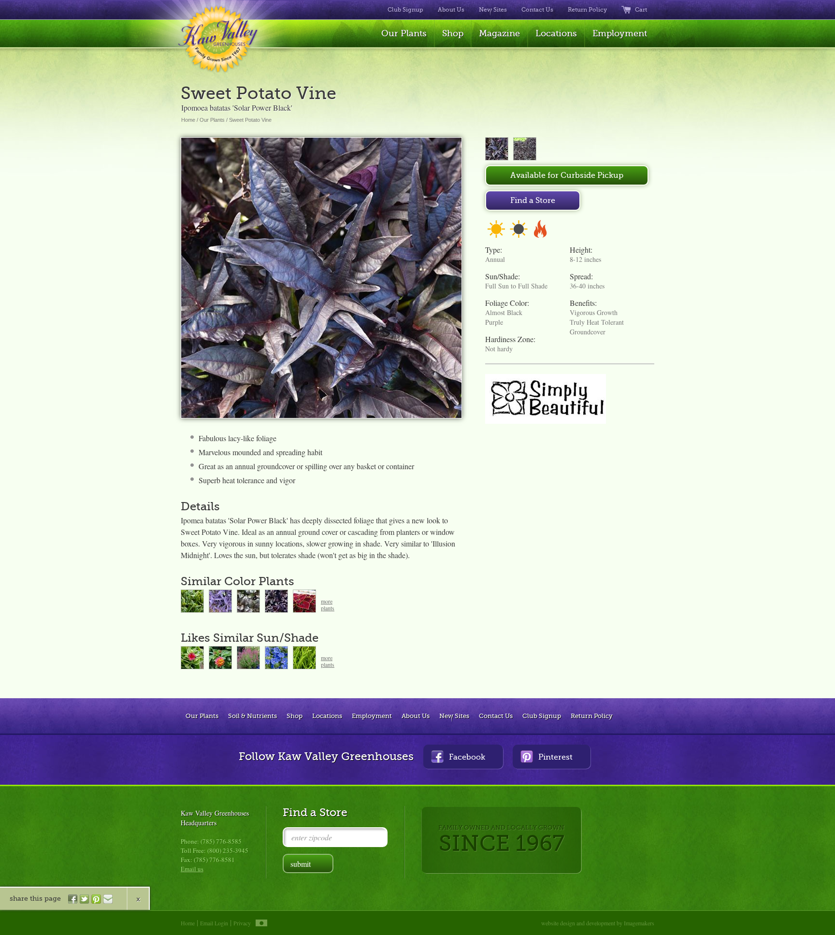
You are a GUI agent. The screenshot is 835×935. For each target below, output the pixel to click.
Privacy (242, 923)
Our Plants (404, 33)
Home (188, 120)
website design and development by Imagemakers (597, 923)
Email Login (214, 923)
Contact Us (537, 9)
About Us (451, 9)
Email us (192, 868)
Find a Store (532, 200)
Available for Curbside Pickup (566, 175)
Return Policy (587, 9)
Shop (452, 33)
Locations (556, 33)
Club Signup (405, 9)
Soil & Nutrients (252, 715)
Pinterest (555, 757)
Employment (619, 33)
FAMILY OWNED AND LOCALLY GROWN (501, 840)
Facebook (467, 757)
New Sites (493, 9)
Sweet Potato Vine (250, 120)
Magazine (499, 33)
